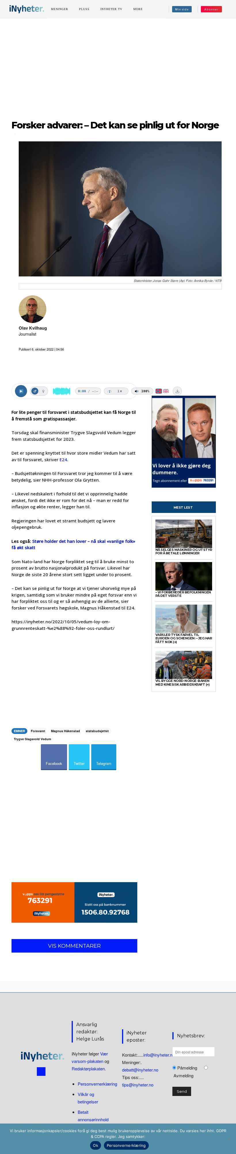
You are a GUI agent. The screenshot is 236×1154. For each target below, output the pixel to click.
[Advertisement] (118, 66)
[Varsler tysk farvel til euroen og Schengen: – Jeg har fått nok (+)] (183, 619)
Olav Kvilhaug (33, 328)
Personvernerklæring (97, 1084)
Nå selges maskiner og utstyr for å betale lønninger (183, 551)
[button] (228, 9)
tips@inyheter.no (137, 1085)
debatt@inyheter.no (140, 1070)
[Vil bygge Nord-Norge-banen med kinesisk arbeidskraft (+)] (183, 665)
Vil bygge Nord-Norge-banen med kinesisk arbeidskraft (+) (182, 682)
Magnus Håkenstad (65, 731)
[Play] (21, 391)
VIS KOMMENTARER (74, 946)
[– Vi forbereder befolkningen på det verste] (183, 576)
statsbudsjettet (97, 731)
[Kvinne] (43, 391)
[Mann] (34, 391)
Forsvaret (38, 731)
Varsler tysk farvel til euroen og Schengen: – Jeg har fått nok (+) (183, 638)
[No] (229, 1139)
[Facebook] (41, 1071)
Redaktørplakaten (88, 1068)
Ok (95, 1145)
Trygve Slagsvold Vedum (32, 739)
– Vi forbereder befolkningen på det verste (183, 594)
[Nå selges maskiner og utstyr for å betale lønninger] (183, 534)
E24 (63, 459)
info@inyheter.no (159, 1055)
